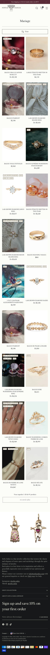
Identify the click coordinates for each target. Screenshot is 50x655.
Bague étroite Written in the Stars (36, 210)
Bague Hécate (37, 483)
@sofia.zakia (15, 581)
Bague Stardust (13, 118)
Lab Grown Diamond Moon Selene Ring (13, 256)
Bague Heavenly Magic (36, 255)
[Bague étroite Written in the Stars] (37, 190)
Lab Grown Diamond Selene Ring (36, 119)
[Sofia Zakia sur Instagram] (7, 624)
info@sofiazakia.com (36, 574)
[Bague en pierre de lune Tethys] (13, 463)
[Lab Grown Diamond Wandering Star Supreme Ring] (13, 370)
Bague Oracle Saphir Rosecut (13, 74)
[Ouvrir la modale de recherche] (36, 8)
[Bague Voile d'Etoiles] (13, 144)
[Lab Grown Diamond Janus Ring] (13, 190)
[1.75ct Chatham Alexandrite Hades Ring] (13, 281)
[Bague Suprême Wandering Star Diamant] (37, 144)
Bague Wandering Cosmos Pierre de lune (36, 438)
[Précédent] (4, 2)
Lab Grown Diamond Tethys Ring (13, 438)
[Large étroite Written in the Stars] (37, 53)
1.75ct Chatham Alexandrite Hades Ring (13, 302)
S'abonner (44, 617)
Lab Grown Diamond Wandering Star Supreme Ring (13, 392)
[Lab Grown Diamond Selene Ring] (37, 98)
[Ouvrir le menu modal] (46, 8)
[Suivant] (46, 2)
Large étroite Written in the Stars (36, 74)
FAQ (29, 576)
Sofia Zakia (16, 637)
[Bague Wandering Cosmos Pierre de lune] (37, 417)
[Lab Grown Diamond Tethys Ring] (13, 417)
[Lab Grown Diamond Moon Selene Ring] (13, 235)
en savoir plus (25, 500)
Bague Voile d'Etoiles (13, 164)
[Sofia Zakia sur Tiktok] (11, 624)
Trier (27, 31)
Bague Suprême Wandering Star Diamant (37, 165)
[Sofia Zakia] (11, 8)
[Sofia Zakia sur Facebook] (3, 624)
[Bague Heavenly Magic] (37, 235)
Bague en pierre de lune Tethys (13, 484)
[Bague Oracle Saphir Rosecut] (13, 53)
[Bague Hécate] (37, 463)
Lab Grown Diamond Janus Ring (13, 210)
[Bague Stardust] (13, 98)
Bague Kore (37, 390)
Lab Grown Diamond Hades (37, 301)
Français (4, 633)
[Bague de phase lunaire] (37, 326)
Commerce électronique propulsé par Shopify (14, 640)
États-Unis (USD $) (18, 633)
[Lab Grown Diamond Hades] (37, 281)
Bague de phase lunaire (37, 346)
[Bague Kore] (37, 370)
